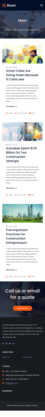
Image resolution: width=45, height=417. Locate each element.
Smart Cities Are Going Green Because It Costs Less (22, 75)
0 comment (22, 195)
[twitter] (3, 343)
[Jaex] (9, 5)
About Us (6, 357)
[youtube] (10, 343)
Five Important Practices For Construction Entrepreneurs (17, 236)
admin (11, 113)
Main (33, 113)
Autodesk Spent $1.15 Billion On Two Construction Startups (21, 154)
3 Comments (22, 113)
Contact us (27, 357)
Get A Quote (23, 308)
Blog (14, 30)
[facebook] (6, 343)
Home (7, 30)
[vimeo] (13, 343)
